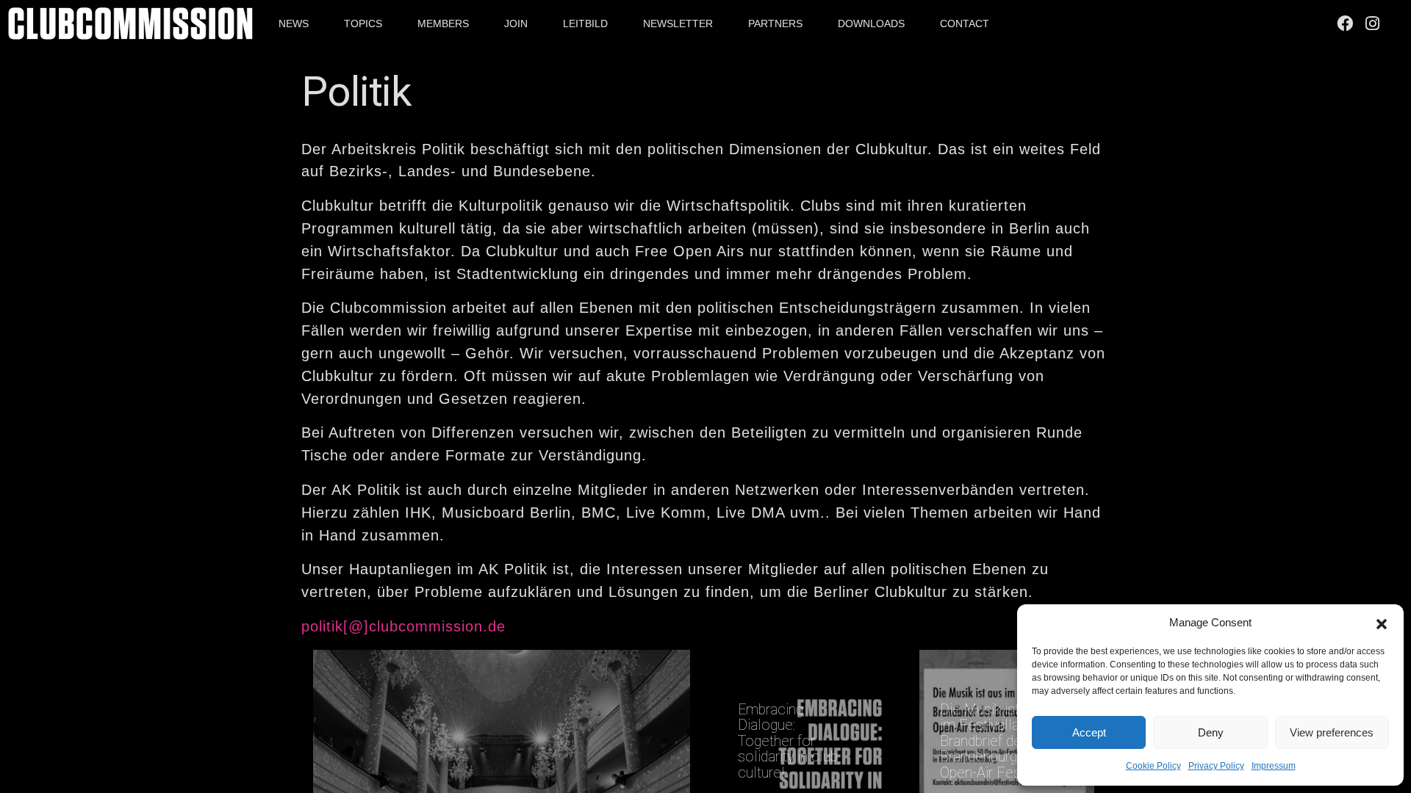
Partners (775, 23)
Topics (363, 23)
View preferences (1332, 732)
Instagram (1375, 23)
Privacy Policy (1216, 766)
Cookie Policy (1153, 766)
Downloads (871, 23)
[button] (1381, 622)
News (294, 23)
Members (443, 23)
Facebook (1347, 23)
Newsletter (678, 23)
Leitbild (585, 23)
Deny (1211, 732)
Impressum (1274, 766)
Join (516, 23)
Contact (964, 23)
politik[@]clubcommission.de (403, 626)
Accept (1089, 732)
